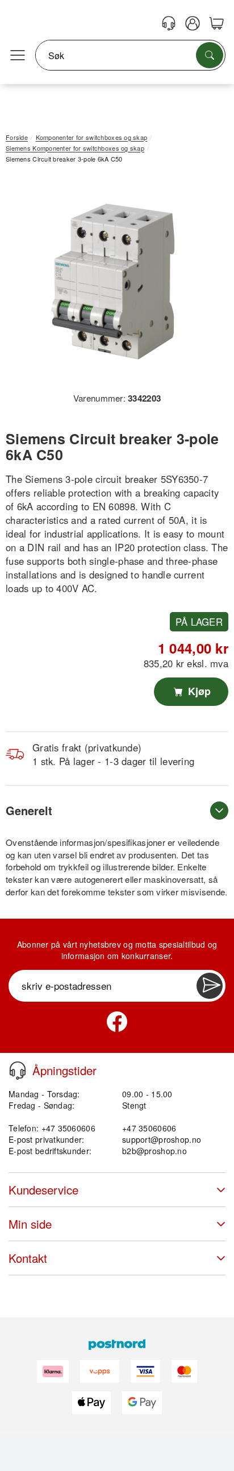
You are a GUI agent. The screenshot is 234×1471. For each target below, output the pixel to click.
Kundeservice (43, 1189)
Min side (30, 1224)
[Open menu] (17, 55)
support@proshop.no (161, 1139)
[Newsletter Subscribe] (210, 986)
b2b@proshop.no (154, 1150)
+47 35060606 (149, 1128)
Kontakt (28, 1258)
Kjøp (198, 691)
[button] (113, 281)
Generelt (29, 810)
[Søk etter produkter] (209, 55)
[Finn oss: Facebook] (117, 1021)
